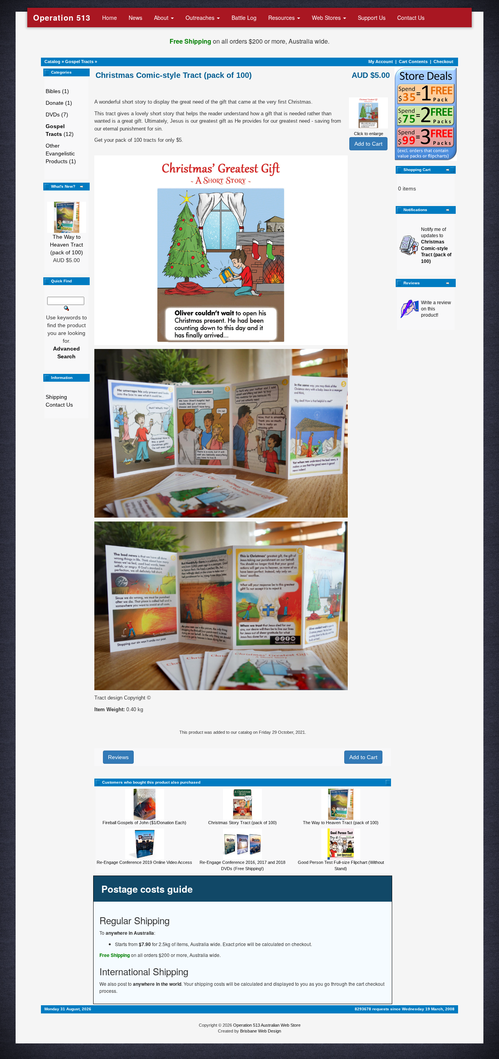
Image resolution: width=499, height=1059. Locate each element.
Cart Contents (413, 61)
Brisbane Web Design (260, 1031)
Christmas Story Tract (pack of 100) (242, 822)
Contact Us (411, 17)
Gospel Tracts (79, 61)
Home (109, 17)
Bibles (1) (57, 91)
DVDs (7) (57, 114)
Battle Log (244, 17)
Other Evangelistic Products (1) (61, 153)
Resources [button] (282, 17)
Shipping (56, 397)
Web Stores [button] (327, 17)
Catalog (52, 61)
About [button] (162, 17)
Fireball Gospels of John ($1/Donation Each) (144, 822)
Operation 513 (61, 17)
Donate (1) (59, 103)
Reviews (118, 757)
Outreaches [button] (201, 17)
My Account (380, 61)
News (135, 17)
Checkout (443, 61)
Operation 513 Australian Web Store (267, 1025)
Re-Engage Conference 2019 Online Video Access (144, 862)
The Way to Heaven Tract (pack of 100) (66, 244)
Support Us (372, 17)
